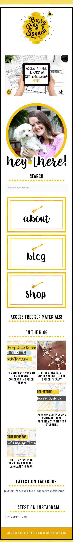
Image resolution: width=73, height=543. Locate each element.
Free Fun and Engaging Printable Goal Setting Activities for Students (52, 419)
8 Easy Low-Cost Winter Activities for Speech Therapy (52, 376)
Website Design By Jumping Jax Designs (46, 533)
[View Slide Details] (36, 75)
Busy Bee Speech (36, 27)
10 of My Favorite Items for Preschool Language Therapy (21, 463)
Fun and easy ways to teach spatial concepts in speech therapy (21, 378)
